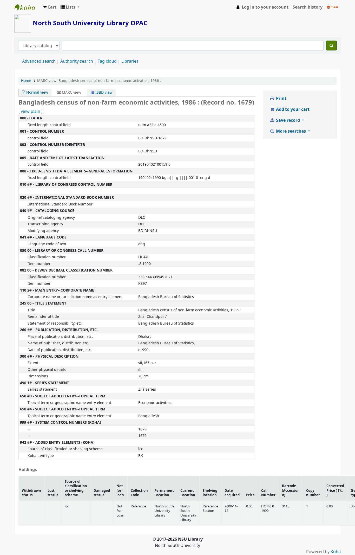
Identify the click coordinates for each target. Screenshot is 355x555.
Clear (334, 7)
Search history (308, 7)
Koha (336, 552)
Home (26, 80)
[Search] (331, 45)
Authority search (76, 61)
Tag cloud (107, 61)
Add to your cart (292, 109)
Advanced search (39, 61)
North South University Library (28, 7)
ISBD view (103, 92)
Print (280, 98)
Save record (288, 120)
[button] (49, 7)
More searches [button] (291, 131)
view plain (30, 111)
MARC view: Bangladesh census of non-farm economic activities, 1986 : (99, 80)
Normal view (36, 92)
